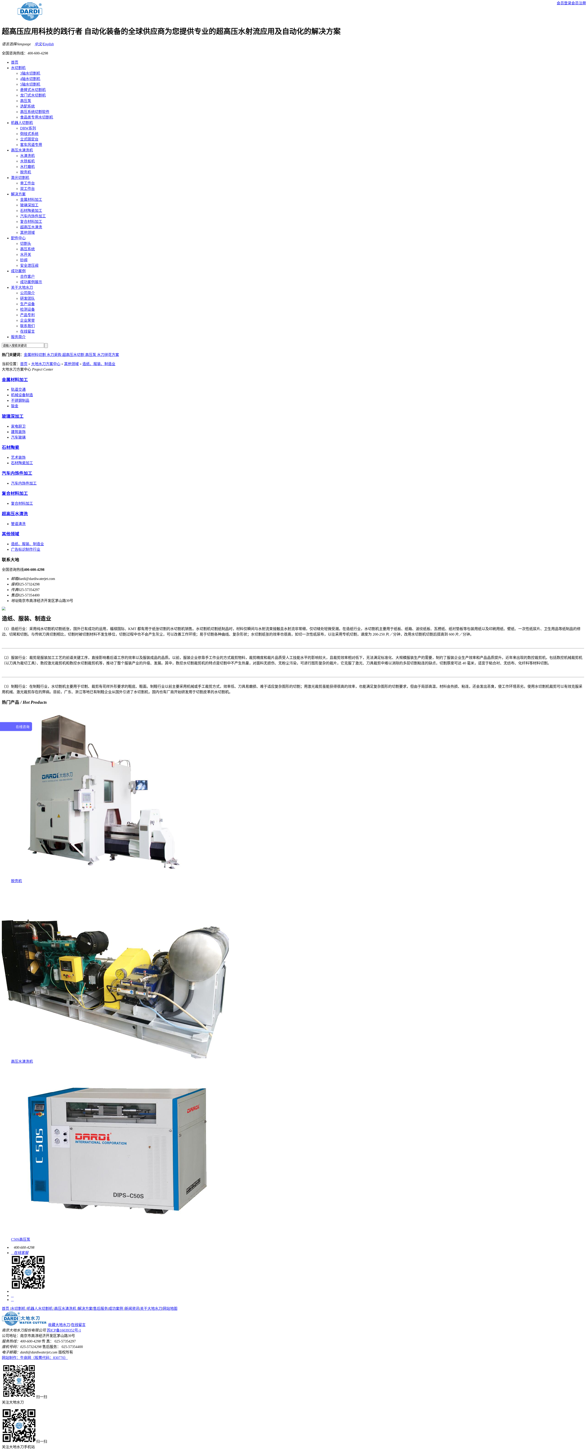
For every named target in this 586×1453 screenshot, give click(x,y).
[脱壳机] (107, 877)
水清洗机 (27, 156)
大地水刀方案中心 (45, 364)
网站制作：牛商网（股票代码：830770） (35, 1358)
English (48, 44)
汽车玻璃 (18, 437)
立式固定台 (29, 139)
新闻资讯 (132, 1308)
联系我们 (27, 326)
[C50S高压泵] (119, 1235)
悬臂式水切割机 (33, 90)
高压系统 (27, 249)
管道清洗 (18, 524)
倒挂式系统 (29, 134)
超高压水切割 (73, 355)
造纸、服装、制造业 (98, 364)
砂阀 (23, 260)
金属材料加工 (31, 200)
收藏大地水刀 (59, 1325)
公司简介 (27, 293)
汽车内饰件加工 (33, 216)
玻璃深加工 (29, 205)
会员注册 (578, 3)
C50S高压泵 (20, 1239)
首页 (14, 62)
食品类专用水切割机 (36, 117)
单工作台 (27, 183)
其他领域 (27, 233)
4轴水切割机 (30, 79)
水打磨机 (27, 167)
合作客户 (27, 276)
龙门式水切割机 (33, 95)
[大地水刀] (30, 19)
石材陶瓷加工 (31, 211)
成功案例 (18, 271)
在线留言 (27, 331)
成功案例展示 (31, 282)
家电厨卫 (18, 426)
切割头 (25, 243)
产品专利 (27, 315)
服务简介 (18, 337)
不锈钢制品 (20, 400)
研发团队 (27, 298)
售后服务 (100, 1308)
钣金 (14, 406)
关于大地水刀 (22, 287)
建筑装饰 (18, 432)
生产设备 (27, 304)
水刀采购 (54, 355)
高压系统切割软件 (34, 112)
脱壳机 (25, 172)
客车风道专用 (31, 145)
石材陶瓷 (10, 447)
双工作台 (27, 189)
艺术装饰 (18, 457)
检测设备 (27, 309)
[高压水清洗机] (115, 1057)
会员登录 (564, 3)
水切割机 (18, 68)
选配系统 (27, 106)
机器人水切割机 (40, 1308)
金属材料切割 (35, 355)
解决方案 (18, 194)
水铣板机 (27, 161)
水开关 (25, 254)
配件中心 (18, 238)
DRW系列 (28, 128)
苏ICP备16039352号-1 (64, 1330)
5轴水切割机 (30, 84)
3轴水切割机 (30, 73)
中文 (38, 44)
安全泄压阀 (29, 265)
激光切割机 (20, 178)
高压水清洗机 (22, 150)
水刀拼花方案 (108, 355)
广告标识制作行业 (25, 549)
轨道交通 (18, 389)
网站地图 (170, 1308)
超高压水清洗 (31, 227)
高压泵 (25, 101)
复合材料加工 (31, 222)
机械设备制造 (22, 395)
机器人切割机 (22, 123)
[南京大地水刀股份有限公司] (24, 1325)
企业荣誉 (27, 320)
